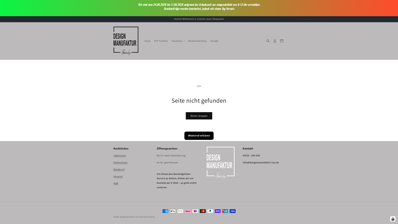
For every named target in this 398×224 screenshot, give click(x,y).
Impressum (119, 155)
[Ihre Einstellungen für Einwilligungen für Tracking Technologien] (393, 219)
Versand (118, 176)
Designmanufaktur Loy (129, 217)
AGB (115, 183)
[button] (178, 41)
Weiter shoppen (199, 115)
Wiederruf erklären (199, 135)
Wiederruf (119, 169)
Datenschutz (120, 162)
